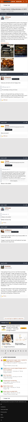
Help (2, 414)
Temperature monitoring (10, 380)
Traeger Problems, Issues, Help (10, 365)
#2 (26, 74)
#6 (26, 227)
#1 (26, 14)
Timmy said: (4, 214)
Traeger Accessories (8, 383)
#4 (26, 158)
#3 (26, 122)
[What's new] (23, 1)
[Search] (26, 1)
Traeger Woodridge (7, 378)
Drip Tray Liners (7, 375)
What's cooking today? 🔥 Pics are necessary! (6, 344)
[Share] (24, 14)
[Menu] (1, 1)
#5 (26, 205)
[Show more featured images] (26, 338)
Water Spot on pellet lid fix (10, 391)
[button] (14, 404)
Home (2, 417)
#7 (26, 263)
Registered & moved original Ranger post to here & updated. (15, 369)
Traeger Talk (6, 388)
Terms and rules (4, 409)
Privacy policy (4, 412)
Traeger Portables (7, 372)
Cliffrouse (4, 11)
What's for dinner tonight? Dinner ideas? (20, 344)
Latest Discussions (9, 357)
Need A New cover (8, 386)
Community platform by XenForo (13, 401)
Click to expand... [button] (14, 180)
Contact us (3, 407)
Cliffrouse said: (5, 87)
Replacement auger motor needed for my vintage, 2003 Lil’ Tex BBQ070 (15, 360)
